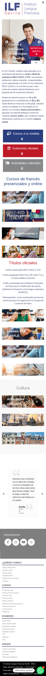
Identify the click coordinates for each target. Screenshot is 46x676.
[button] (40, 670)
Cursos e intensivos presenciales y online (17, 51)
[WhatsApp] (31, 542)
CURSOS (6, 585)
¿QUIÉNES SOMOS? (12, 563)
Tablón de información (11, 674)
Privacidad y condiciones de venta (15, 670)
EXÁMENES (8, 616)
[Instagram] (15, 542)
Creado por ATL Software (31, 674)
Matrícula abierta (36, 49)
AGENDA (6, 644)
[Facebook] (8, 542)
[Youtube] (23, 542)
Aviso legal (30, 667)
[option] (23, 493)
